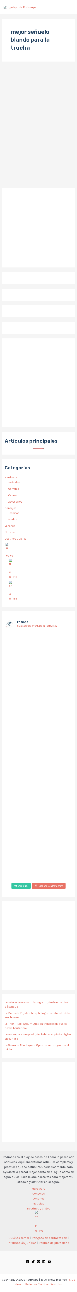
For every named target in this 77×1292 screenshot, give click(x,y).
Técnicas (13, 513)
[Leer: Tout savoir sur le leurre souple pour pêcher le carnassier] (38, 141)
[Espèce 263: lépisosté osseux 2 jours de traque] (38, 833)
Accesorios (15, 501)
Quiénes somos (19, 1238)
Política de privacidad (54, 1243)
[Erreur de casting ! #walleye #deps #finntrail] (38, 699)
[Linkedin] (43, 1261)
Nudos (12, 519)
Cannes (13, 495)
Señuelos (14, 482)
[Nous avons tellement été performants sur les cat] (38, 861)
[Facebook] (27, 1261)
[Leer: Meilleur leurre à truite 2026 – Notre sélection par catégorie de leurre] (23, 88)
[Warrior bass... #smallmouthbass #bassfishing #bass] (38, 689)
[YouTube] (49, 1261)
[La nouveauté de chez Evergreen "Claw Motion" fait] (38, 767)
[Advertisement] (38, 382)
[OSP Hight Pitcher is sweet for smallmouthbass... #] (38, 715)
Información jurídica (22, 1243)
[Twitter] (33, 1261)
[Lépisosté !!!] (38, 635)
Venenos (10, 525)
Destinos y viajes (15, 538)
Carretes (13, 488)
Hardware (11, 477)
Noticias (10, 532)
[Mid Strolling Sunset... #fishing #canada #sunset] (38, 877)
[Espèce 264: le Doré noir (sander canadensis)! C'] (38, 803)
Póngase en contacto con (49, 1238)
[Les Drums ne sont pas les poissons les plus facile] (38, 737)
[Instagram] (38, 1261)
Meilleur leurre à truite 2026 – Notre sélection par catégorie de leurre (38, 99)
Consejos (10, 508)
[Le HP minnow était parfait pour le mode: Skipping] (38, 646)
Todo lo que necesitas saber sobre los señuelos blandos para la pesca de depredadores (36, 157)
